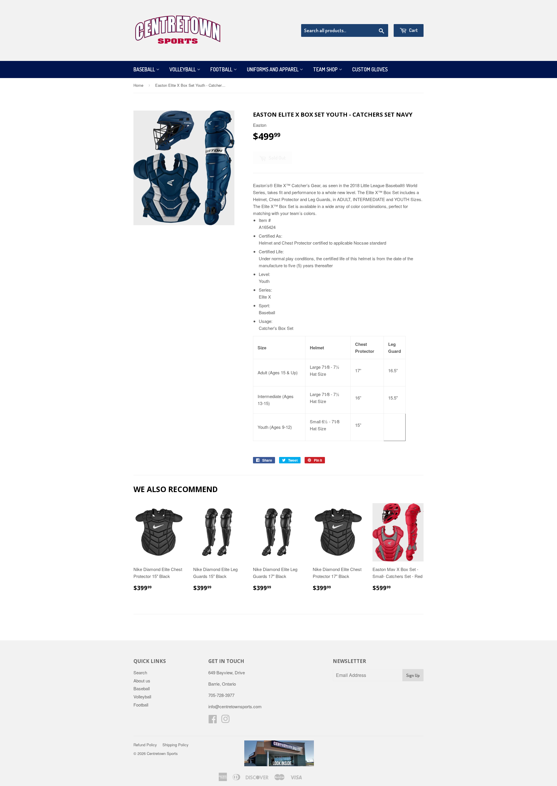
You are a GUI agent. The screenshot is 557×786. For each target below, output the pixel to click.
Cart (413, 30)
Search (140, 672)
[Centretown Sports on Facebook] (212, 721)
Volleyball (183, 69)
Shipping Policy (175, 744)
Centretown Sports (162, 753)
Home (138, 85)
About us (141, 680)
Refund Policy (145, 744)
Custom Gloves (370, 69)
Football (222, 69)
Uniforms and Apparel (273, 69)
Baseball (144, 69)
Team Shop (326, 69)
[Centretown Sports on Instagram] (225, 721)
